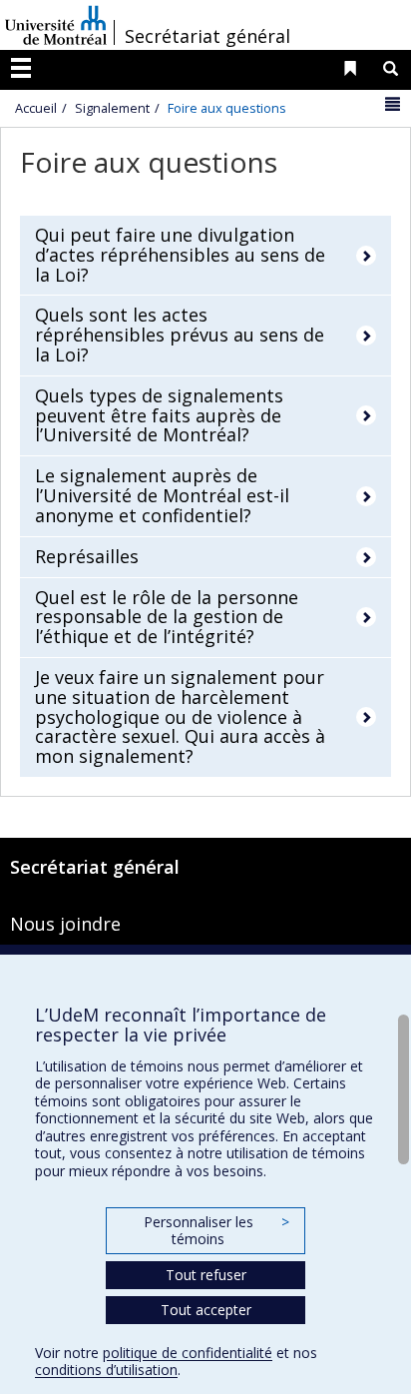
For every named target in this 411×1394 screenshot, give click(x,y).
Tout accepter (206, 1309)
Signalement (112, 108)
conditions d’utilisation (106, 1369)
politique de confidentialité (187, 1352)
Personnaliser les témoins (216, 1230)
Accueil (36, 108)
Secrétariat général (207, 36)
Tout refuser (206, 1274)
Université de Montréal (56, 25)
